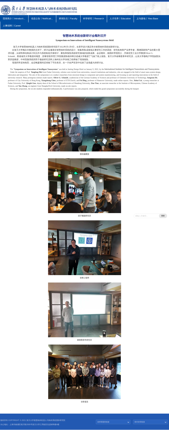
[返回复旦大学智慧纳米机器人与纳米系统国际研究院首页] (39, 6)
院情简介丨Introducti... (14, 18)
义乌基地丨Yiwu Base (147, 18)
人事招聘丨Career (12, 25)
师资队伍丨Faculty (68, 18)
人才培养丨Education (120, 18)
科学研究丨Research (93, 18)
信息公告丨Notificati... (42, 18)
